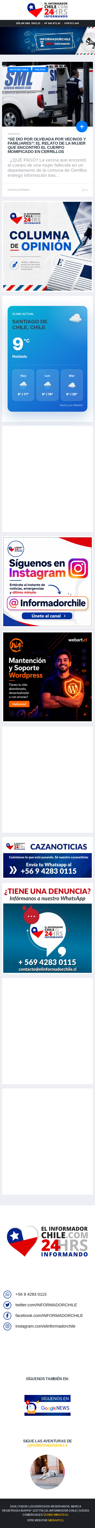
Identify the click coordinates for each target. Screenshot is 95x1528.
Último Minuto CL (56, 1514)
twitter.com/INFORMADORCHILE (46, 1305)
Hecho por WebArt (71, 405)
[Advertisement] (47, 479)
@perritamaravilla (47, 1445)
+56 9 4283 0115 (31, 1294)
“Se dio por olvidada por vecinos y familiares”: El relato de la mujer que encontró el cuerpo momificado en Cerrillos (47, 145)
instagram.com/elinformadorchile (45, 1326)
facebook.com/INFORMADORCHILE (49, 1315)
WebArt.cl (56, 1520)
